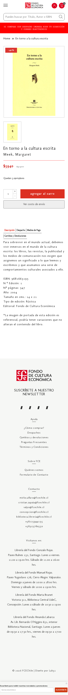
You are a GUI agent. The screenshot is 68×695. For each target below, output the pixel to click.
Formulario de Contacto (34, 474)
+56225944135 (34, 521)
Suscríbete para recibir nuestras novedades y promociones (24, 686)
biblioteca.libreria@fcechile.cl (34, 516)
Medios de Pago (34, 230)
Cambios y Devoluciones (15, 236)
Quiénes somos (34, 470)
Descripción (9, 230)
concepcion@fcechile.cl (34, 512)
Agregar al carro (42, 193)
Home (6, 38)
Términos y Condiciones (34, 447)
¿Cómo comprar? (34, 428)
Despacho (21, 230)
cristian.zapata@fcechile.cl (33, 502)
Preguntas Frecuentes (34, 442)
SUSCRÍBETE (61, 690)
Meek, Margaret (17, 155)
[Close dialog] (66, 683)
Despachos (33, 432)
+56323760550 (34, 526)
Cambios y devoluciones (34, 437)
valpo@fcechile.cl (34, 507)
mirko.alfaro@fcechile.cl (34, 497)
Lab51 (52, 670)
